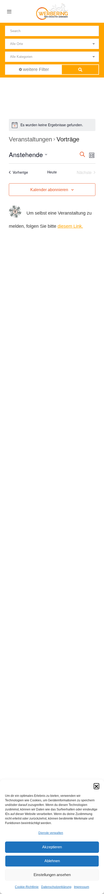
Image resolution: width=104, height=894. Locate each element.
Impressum (81, 887)
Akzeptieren (52, 847)
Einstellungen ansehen (52, 875)
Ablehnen (52, 861)
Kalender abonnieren (49, 190)
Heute (52, 172)
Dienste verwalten (50, 833)
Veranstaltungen (30, 139)
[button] (96, 785)
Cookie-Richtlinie (27, 887)
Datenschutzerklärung (56, 887)
